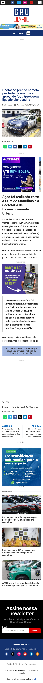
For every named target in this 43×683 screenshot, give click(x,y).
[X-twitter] (19, 2)
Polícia (5, 407)
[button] (3, 2)
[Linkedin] (31, 654)
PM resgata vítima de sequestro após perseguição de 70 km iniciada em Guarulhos (19, 519)
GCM (26, 407)
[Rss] (37, 654)
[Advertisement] (21, 62)
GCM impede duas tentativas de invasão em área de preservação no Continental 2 (21, 584)
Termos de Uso (30, 664)
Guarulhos (33, 407)
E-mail (5, 627)
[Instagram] (25, 2)
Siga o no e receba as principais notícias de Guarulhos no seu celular (21, 350)
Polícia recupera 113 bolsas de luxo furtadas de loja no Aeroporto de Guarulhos (18, 552)
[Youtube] (31, 2)
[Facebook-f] (12, 2)
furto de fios (17, 407)
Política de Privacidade (15, 664)
